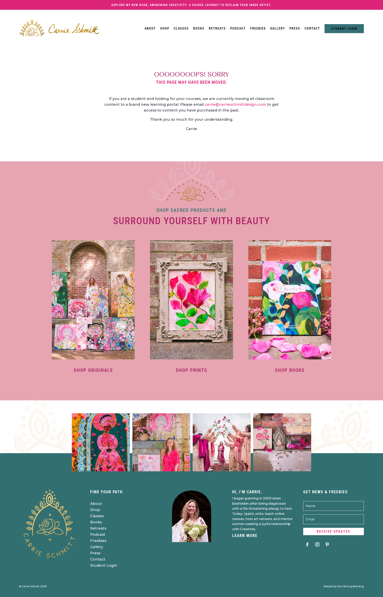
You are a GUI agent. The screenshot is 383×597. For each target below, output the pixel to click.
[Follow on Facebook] (307, 544)
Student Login (344, 29)
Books (198, 28)
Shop (164, 28)
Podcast (238, 28)
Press (294, 28)
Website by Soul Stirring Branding (343, 586)
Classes (181, 28)
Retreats (217, 28)
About (150, 28)
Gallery (277, 28)
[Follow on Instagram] (317, 544)
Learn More (245, 535)
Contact (312, 28)
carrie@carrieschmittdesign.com (235, 104)
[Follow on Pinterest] (327, 544)
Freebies (258, 28)
